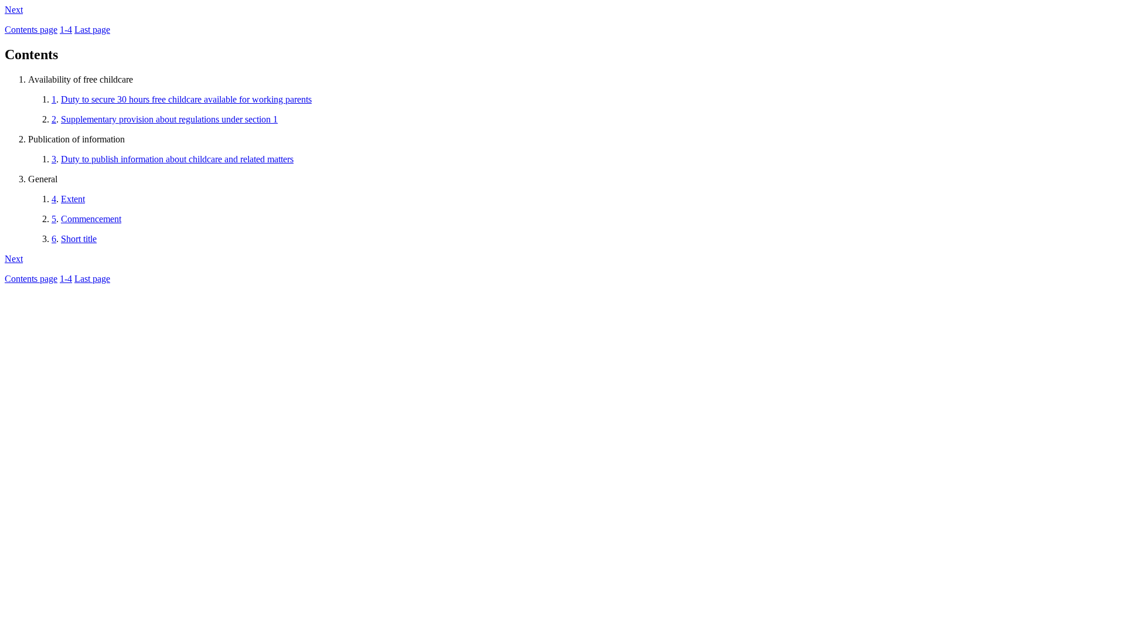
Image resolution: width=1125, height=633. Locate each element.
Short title (79, 239)
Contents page (31, 30)
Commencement (91, 219)
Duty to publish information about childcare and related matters (177, 159)
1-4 (66, 30)
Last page (92, 30)
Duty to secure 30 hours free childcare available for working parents (186, 99)
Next (14, 10)
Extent (73, 199)
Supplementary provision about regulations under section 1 (169, 119)
